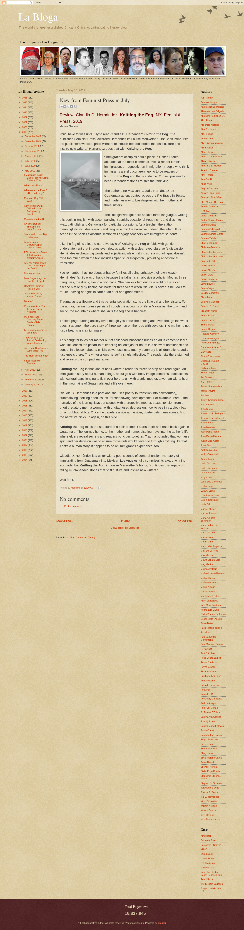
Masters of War (32, 273)
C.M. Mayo (206, 211)
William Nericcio (209, 806)
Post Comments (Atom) (82, 537)
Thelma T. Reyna (209, 792)
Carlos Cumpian (209, 215)
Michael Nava (208, 578)
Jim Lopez (206, 395)
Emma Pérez (207, 315)
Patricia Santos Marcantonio (208, 638)
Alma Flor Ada (208, 152)
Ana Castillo (207, 179)
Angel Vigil (206, 184)
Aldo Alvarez (207, 120)
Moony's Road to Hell (35, 219)
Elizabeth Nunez (209, 311)
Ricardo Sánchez (209, 671)
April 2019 (30, 369)
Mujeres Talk (207, 867)
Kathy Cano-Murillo (210, 454)
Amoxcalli (206, 836)
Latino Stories (208, 858)
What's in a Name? (34, 185)
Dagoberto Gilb (208, 261)
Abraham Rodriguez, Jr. (213, 116)
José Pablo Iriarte (210, 431)
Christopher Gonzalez (212, 256)
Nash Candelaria (209, 600)
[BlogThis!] (64, 106)
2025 (25, 102)
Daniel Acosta (208, 265)
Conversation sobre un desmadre (35, 331)
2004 (25, 460)
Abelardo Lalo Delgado (212, 111)
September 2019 (34, 151)
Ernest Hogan (208, 329)
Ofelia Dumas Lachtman (213, 614)
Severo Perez (208, 744)
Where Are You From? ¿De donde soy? (35, 191)
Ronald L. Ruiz (208, 694)
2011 (25, 425)
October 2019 (32, 146)
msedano (76, 487)
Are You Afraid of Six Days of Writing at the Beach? (35, 266)
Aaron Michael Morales (212, 106)
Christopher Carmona (211, 252)
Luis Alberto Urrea (210, 495)
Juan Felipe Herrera (211, 436)
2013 (25, 415)
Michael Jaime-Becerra (212, 573)
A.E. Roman (207, 97)
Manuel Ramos (208, 513)
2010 (25, 430)
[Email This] (61, 106)
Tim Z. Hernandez (210, 796)
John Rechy (207, 409)
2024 (25, 107)
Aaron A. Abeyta (209, 102)
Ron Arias (206, 689)
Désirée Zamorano (210, 293)
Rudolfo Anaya (208, 703)
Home (125, 520)
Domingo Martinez (210, 301)
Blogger (162, 923)
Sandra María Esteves (212, 726)
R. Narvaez (206, 649)
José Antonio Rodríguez (213, 413)
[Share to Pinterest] (75, 106)
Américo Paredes (209, 170)
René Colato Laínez (211, 657)
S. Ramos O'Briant (210, 712)
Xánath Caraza (208, 810)
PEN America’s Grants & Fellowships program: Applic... (36, 255)
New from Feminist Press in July (34, 287)
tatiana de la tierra (210, 787)
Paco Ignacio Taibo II (212, 627)
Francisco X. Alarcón (211, 347)
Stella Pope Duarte (210, 771)
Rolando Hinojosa (210, 685)
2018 (25, 391)
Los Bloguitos (208, 863)
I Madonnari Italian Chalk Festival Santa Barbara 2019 (36, 178)
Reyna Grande (208, 667)
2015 (25, 405)
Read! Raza (207, 879)
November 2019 (33, 141)
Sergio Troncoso (209, 739)
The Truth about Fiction (36, 355)
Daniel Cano (207, 274)
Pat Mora (205, 632)
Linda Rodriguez (209, 468)
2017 (25, 396)
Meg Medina (207, 564)
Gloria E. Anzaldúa (210, 356)
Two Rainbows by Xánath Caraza (33, 295)
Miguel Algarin (208, 587)
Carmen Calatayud (210, 229)
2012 (25, 420)
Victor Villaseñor (209, 801)
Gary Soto (206, 351)
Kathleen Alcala (209, 450)
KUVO (204, 849)
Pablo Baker (207, 623)
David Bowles (208, 283)
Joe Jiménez (207, 404)
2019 (25, 132)
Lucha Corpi (207, 486)
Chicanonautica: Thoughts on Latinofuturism (32, 227)
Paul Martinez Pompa (212, 644)
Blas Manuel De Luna (212, 202)
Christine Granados (210, 247)
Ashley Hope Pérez (211, 193)
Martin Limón (207, 541)
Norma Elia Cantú (210, 609)
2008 (25, 440)
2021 (25, 122)
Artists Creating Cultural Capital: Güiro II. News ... (34, 245)
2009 (25, 435)
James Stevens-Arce (211, 386)
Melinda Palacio (209, 569)
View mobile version (124, 528)
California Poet (208, 840)
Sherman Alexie (209, 748)
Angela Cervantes (210, 188)
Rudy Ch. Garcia (209, 707)
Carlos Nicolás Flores (212, 220)
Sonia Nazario (208, 762)
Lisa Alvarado (208, 472)
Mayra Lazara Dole (210, 559)
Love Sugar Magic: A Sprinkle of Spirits (35, 279)
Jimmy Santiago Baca (212, 400)
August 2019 (32, 156)
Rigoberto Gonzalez (211, 676)
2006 (25, 450)
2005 (25, 455)
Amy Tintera (207, 174)
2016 (25, 400)
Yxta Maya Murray (210, 819)
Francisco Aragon (210, 338)
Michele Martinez (209, 582)
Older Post (185, 520)
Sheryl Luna (207, 753)
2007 (25, 445)
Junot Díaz (206, 445)
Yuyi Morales (207, 815)
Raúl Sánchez (208, 653)
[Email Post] (99, 487)
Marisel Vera (207, 537)
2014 (25, 410)
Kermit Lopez (207, 459)
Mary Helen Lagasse (211, 546)
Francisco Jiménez (210, 342)
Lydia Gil (205, 504)
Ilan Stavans (207, 377)
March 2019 (31, 374)
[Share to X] (68, 106)
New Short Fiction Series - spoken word (211, 873)
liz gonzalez (207, 477)
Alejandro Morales (210, 124)
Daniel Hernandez (210, 279)
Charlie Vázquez (209, 243)
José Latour (207, 422)
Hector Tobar (207, 372)
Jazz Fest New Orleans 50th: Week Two (36, 349)
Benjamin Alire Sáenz (212, 197)
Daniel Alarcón (208, 270)
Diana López (207, 297)
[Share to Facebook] (71, 106)
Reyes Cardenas (209, 662)
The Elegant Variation (212, 884)
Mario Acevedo (208, 532)
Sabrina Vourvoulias (211, 717)
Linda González (209, 463)
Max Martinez (208, 555)
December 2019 (33, 136)
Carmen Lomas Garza (212, 233)
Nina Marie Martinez (211, 605)
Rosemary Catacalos (211, 698)
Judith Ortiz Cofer (210, 440)
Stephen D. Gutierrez (211, 783)
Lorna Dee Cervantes (211, 481)
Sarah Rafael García (211, 735)
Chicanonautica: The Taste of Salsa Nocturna (34, 309)
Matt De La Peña (209, 550)
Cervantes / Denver (211, 845)
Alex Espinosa (208, 129)
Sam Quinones (208, 721)
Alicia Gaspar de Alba (212, 143)
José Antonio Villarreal (212, 418)
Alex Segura (207, 134)
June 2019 (30, 166)
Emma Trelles (208, 320)
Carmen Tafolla (208, 238)
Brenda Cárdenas (209, 206)
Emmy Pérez (207, 324)
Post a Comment (73, 506)
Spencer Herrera (209, 766)
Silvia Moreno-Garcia (211, 757)
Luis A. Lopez (208, 490)
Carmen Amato (208, 224)
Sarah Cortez (207, 730)
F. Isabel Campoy (210, 333)
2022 (25, 117)
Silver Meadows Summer (32, 362)
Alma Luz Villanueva (211, 156)
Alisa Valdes (207, 147)
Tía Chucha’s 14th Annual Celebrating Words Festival (35, 340)
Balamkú (28, 301)
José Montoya (208, 427)
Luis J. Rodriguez (210, 500)
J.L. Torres (206, 381)
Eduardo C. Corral (210, 306)
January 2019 (32, 384)
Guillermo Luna (208, 368)
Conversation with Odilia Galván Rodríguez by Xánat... (33, 209)
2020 (25, 127)
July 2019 (30, 161)
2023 (25, 112)
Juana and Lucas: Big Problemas (35, 235)
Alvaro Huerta (208, 161)
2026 (25, 97)
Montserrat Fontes (210, 596)
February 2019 (32, 379)
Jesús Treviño (208, 391)
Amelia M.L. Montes (211, 165)
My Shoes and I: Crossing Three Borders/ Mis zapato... (33, 320)
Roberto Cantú (208, 680)
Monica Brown (208, 591)
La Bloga (38, 16)
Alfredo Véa (207, 138)
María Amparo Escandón (208, 519)
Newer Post (64, 520)
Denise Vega (207, 288)
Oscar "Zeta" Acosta (211, 619)
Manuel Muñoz (208, 509)
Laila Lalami (207, 854)
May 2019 (30, 171)
